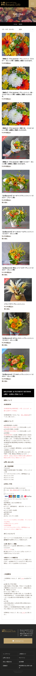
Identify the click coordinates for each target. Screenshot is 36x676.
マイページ (22, 658)
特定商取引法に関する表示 (25, 666)
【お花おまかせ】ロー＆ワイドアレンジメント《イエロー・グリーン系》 (18, 196)
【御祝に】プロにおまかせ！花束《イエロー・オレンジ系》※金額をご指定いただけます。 (18, 163)
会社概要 (21, 661)
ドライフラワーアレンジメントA (14, 304)
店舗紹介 (5, 665)
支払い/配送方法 (7, 661)
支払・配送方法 (25, 415)
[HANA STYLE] (11, 3)
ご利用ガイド (22, 654)
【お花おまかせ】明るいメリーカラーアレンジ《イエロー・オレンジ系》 (18, 269)
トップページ (6, 654)
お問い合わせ (6, 658)
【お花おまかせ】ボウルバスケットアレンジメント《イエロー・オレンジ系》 (18, 339)
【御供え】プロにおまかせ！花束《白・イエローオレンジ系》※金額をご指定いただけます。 (18, 129)
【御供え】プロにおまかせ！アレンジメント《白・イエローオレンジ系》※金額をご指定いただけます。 (18, 94)
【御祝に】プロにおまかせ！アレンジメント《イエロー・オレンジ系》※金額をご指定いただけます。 (18, 60)
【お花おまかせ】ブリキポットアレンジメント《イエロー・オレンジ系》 (18, 375)
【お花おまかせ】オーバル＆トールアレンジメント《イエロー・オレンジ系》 (18, 233)
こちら (22, 578)
